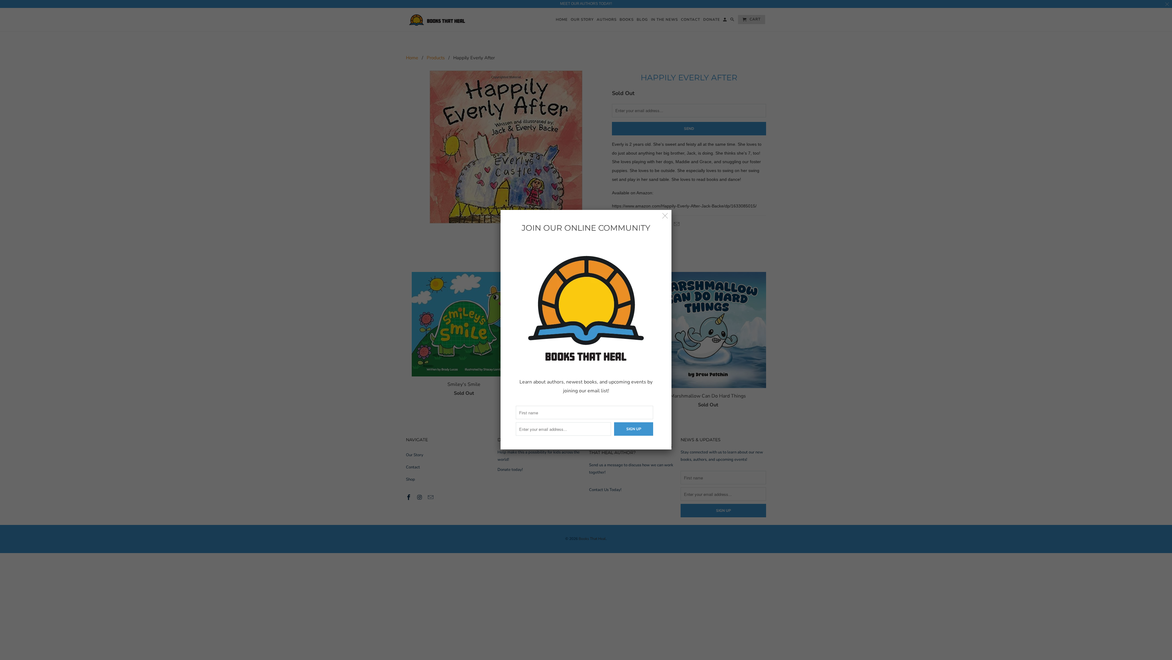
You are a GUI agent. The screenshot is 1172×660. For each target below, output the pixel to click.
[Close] (665, 216)
